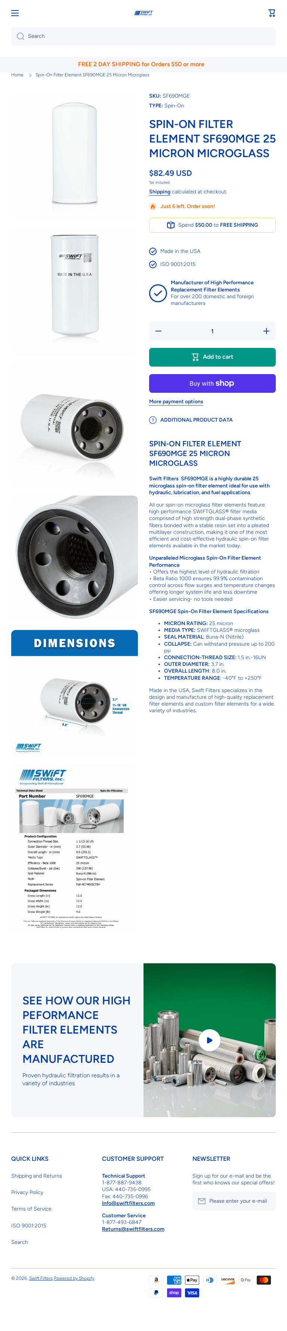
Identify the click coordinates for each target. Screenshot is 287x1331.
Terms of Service (31, 1209)
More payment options (176, 401)
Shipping (159, 192)
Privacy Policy (27, 1192)
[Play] (210, 1040)
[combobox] (143, 36)
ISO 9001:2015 (28, 1226)
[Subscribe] (266, 1201)
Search (19, 1242)
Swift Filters (41, 1278)
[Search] (17, 36)
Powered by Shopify (74, 1278)
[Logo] (143, 13)
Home (17, 74)
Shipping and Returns (36, 1176)
